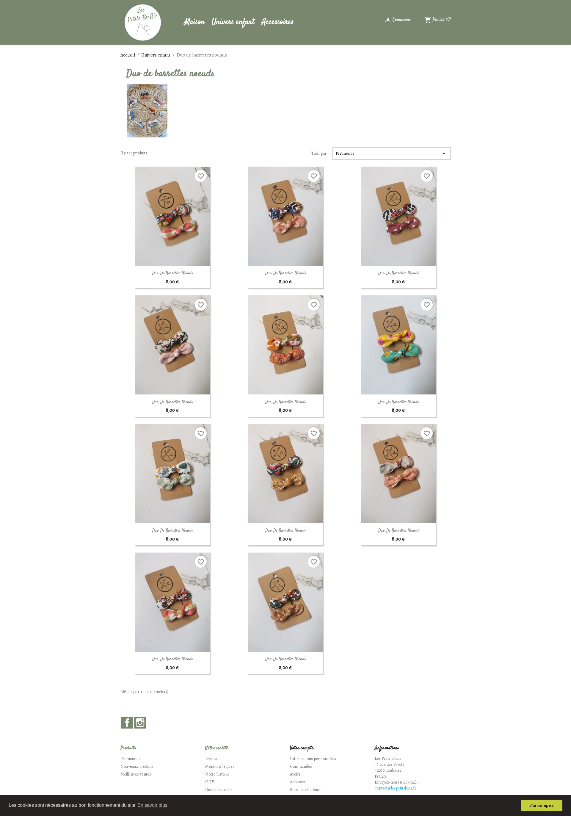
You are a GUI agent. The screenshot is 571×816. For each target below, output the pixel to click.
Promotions (130, 759)
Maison (194, 22)
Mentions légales (219, 766)
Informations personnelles (313, 759)
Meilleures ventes (135, 774)
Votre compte (301, 748)
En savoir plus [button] (152, 805)
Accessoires (278, 22)
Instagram (140, 723)
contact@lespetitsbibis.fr (395, 788)
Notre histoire (217, 774)
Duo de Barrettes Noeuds (172, 273)
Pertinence (392, 153)
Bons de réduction (305, 789)
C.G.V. (210, 782)
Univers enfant (233, 22)
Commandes (301, 766)
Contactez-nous (219, 789)
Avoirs (295, 774)
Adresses (298, 782)
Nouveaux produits (136, 766)
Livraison (213, 759)
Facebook (127, 723)
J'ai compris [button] (541, 805)
